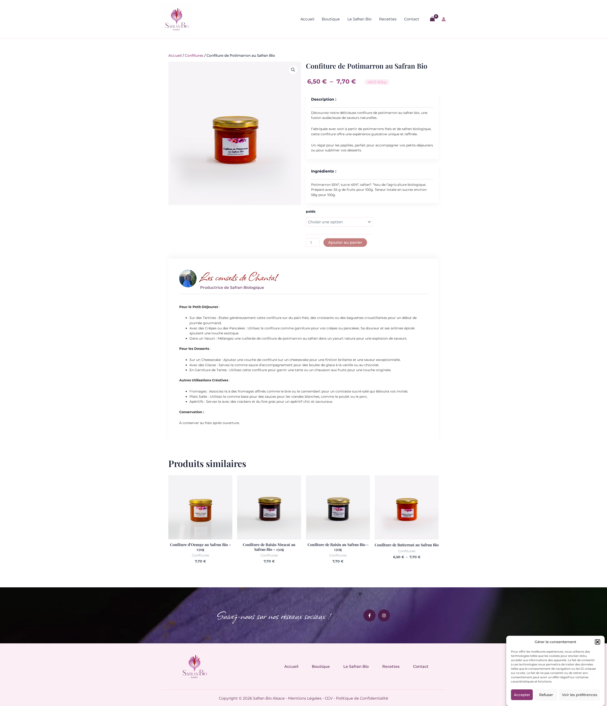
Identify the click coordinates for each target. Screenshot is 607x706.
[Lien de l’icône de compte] (443, 19)
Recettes (387, 19)
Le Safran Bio (359, 19)
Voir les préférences (579, 694)
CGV (329, 698)
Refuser (546, 694)
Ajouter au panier (345, 242)
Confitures (194, 55)
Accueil (307, 19)
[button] (597, 642)
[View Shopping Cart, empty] (432, 19)
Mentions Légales (305, 698)
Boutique (331, 19)
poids (310, 211)
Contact (411, 19)
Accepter (522, 694)
